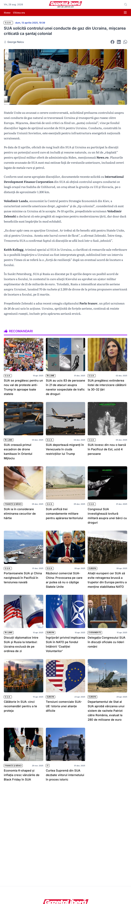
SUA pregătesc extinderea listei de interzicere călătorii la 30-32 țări (107, 385)
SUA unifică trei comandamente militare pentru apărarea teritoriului (64, 513)
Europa (92, 568)
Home (7, 12)
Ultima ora (19, 12)
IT (48, 766)
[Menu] (125, 12)
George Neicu (15, 42)
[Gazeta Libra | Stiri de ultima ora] (65, 4)
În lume (50, 375)
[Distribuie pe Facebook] (112, 42)
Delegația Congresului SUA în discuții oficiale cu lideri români (106, 642)
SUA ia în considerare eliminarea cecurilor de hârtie (20, 513)
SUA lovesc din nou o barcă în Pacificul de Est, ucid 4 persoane (107, 449)
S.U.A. (8, 22)
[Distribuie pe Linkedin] (119, 42)
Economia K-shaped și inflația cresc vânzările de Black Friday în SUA (21, 775)
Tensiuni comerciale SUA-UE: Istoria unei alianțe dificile (64, 706)
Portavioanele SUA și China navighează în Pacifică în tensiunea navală (23, 578)
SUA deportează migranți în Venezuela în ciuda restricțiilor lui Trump (65, 449)
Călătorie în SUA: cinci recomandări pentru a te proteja (20, 706)
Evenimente (95, 632)
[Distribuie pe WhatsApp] (125, 42)
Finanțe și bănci (13, 504)
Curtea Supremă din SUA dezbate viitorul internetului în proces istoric (65, 775)
